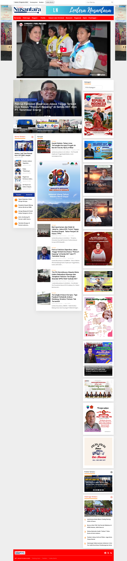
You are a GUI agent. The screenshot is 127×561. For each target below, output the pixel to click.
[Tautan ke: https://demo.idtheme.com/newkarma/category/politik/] (111, 472)
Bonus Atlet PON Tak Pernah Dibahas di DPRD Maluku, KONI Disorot (99, 526)
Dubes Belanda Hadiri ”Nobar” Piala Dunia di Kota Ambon (98, 532)
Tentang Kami (36, 558)
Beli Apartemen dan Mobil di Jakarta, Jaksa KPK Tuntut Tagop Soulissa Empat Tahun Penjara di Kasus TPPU (65, 230)
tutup (10, 6)
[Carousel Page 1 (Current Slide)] (45, 116)
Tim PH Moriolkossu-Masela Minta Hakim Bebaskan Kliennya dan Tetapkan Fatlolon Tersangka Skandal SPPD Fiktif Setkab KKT (65, 275)
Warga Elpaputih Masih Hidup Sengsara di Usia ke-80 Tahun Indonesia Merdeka (25, 212)
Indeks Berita (53, 558)
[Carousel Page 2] (47, 116)
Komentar (29, 194)
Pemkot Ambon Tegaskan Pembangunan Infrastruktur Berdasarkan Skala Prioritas (27, 162)
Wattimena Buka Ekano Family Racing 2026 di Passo (99, 520)
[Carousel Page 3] (50, 116)
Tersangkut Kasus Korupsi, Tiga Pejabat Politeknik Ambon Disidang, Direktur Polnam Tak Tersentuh (64, 298)
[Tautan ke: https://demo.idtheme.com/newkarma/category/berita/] (32, 137)
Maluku (40, 103)
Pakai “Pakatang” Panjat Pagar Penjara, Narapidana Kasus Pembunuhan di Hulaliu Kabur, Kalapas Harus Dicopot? (27, 170)
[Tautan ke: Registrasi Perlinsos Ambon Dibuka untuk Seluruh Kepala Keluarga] (24, 126)
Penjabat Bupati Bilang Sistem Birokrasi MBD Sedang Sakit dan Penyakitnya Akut (25, 206)
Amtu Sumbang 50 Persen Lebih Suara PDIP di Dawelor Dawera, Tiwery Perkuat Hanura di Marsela (25, 218)
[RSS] (111, 553)
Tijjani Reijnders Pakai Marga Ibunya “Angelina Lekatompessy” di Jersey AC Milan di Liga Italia (25, 200)
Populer (18, 194)
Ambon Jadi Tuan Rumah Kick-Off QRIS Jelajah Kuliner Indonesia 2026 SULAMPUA (69, 130)
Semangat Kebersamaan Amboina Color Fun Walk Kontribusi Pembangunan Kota (99, 544)
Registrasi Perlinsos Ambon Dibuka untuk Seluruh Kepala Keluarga (24, 130)
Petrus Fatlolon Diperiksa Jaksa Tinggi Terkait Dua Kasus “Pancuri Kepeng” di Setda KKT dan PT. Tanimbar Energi (65, 253)
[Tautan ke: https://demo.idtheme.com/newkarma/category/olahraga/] (111, 497)
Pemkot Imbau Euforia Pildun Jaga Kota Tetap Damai (99, 538)
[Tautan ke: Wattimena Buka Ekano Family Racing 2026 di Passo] (98, 508)
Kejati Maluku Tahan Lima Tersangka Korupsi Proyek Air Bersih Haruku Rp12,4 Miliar (45, 108)
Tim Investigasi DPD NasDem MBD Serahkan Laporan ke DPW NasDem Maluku (98, 484)
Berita (18, 103)
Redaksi (44, 558)
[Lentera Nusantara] (27, 10)
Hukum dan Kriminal (28, 103)
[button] (112, 2)
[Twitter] (108, 553)
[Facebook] (105, 553)
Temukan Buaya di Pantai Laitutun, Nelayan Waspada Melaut (24, 224)
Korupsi (54, 141)
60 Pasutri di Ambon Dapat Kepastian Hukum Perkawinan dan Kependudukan (47, 130)
